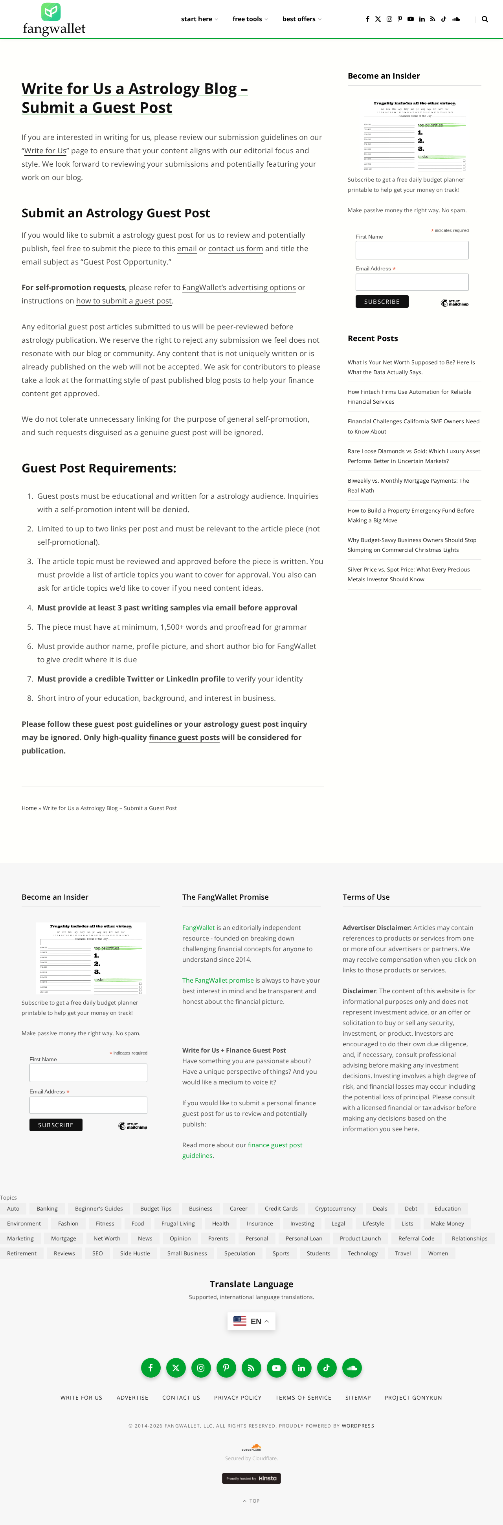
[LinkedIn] (302, 1368)
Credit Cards (281, 1208)
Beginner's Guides (99, 1208)
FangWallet (198, 927)
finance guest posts (184, 737)
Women (438, 1253)
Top (254, 1500)
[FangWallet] (54, 19)
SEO (97, 1253)
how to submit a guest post (124, 301)
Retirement (22, 1253)
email (187, 248)
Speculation (239, 1253)
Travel (403, 1253)
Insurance (260, 1223)
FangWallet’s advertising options (239, 287)
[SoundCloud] (352, 1368)
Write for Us (45, 150)
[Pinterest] (226, 1368)
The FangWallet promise (218, 980)
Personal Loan (304, 1238)
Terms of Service (303, 1397)
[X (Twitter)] (176, 1368)
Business (201, 1208)
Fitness (105, 1223)
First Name (369, 236)
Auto (13, 1208)
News (145, 1238)
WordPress (358, 1425)
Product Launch (360, 1238)
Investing (302, 1223)
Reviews (64, 1253)
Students (318, 1253)
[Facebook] (151, 1368)
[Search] (481, 19)
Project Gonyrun (413, 1397)
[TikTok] (327, 1368)
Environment (24, 1223)
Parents (218, 1238)
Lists (407, 1223)
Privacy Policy (238, 1397)
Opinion (180, 1238)
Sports (281, 1253)
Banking (47, 1208)
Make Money (447, 1223)
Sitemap (358, 1397)
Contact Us (181, 1397)
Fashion (68, 1223)
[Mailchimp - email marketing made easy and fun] (455, 310)
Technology (363, 1253)
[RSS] (251, 1368)
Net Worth (107, 1238)
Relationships (470, 1238)
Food (138, 1223)
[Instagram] (201, 1368)
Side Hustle (135, 1253)
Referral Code (416, 1238)
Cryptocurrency (335, 1208)
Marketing (20, 1238)
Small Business (187, 1253)
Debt (411, 1208)
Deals (380, 1208)
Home (29, 808)
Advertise (133, 1397)
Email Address (376, 268)
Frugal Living (178, 1223)
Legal (338, 1223)
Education (448, 1208)
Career (239, 1208)
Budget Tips (156, 1208)
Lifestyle (373, 1223)
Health (220, 1223)
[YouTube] (276, 1368)
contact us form (235, 248)
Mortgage (63, 1238)
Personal (257, 1238)
